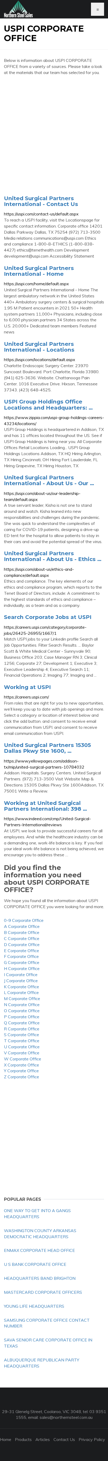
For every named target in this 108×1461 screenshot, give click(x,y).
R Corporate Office (21, 1028)
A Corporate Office (22, 926)
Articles (42, 1439)
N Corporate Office (22, 1004)
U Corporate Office (22, 1046)
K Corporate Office (21, 986)
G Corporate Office (21, 962)
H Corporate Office (22, 968)
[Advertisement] (54, 135)
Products (23, 1439)
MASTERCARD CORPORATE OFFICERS (43, 1292)
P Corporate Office (21, 1016)
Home (5, 1439)
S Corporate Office (21, 1034)
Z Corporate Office (21, 1076)
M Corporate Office (22, 998)
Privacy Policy (92, 1439)
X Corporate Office (21, 1065)
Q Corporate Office (22, 1022)
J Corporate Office (21, 980)
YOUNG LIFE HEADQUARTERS (34, 1306)
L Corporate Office (21, 992)
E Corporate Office (21, 950)
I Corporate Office (20, 974)
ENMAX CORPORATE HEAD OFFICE (39, 1250)
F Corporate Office (21, 956)
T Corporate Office (21, 1040)
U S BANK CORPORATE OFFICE (35, 1264)
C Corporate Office (21, 938)
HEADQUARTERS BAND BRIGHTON (39, 1278)
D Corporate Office (22, 944)
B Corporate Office (21, 932)
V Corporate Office (21, 1052)
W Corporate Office (22, 1058)
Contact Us (64, 1439)
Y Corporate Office (21, 1070)
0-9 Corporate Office (24, 920)
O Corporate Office (22, 1010)
